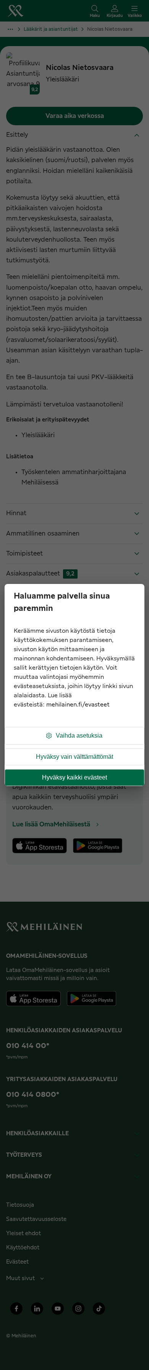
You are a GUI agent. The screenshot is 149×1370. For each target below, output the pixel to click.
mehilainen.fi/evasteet (78, 705)
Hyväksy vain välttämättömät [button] (74, 756)
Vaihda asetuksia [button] (79, 735)
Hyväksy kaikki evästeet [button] (74, 777)
